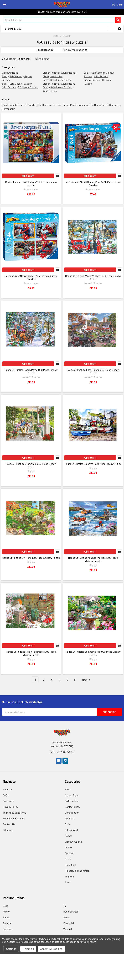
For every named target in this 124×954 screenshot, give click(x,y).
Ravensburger (70, 911)
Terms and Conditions (14, 812)
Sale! (4, 76)
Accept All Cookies (51, 949)
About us (8, 789)
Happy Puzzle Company (75, 104)
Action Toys (71, 795)
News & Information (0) (74, 49)
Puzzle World (9, 104)
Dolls (67, 824)
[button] (119, 29)
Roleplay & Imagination (77, 870)
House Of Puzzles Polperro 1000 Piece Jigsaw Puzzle (93, 463)
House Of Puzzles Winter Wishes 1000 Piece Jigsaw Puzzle (93, 277)
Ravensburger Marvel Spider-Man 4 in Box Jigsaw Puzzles (31, 277)
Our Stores (8, 800)
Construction (72, 812)
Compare (57, 176)
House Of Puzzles (26, 104)
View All (67, 928)
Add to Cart (28, 176)
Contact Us (9, 824)
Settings (11, 949)
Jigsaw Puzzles (10, 72)
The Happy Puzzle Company (104, 104)
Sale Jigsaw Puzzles (20, 83)
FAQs (6, 795)
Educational (71, 829)
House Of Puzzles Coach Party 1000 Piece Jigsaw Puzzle (31, 371)
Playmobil (68, 923)
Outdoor (69, 853)
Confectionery (72, 806)
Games (68, 835)
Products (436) (45, 49)
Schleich (7, 928)
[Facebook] (59, 761)
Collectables (71, 800)
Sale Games (16, 76)
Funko (6, 911)
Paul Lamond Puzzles (49, 104)
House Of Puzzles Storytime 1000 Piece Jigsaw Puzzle (31, 465)
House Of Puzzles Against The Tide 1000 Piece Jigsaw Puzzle (93, 559)
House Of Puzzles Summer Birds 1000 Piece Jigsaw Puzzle (93, 653)
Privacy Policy (10, 806)
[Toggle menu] (4, 4)
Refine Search (41, 58)
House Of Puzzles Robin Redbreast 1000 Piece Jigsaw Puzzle (31, 653)
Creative (69, 818)
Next (85, 679)
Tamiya (7, 923)
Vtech (68, 789)
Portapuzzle (8, 108)
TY (64, 905)
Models (68, 847)
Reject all (28, 949)
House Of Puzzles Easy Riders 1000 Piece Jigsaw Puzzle (93, 371)
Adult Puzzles (9, 87)
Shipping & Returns (13, 818)
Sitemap (7, 829)
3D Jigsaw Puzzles (28, 87)
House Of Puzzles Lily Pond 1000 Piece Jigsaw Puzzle (31, 557)
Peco (66, 917)
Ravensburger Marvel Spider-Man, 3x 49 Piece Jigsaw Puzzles (93, 183)
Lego (5, 905)
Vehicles (69, 876)
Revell (6, 917)
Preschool (70, 864)
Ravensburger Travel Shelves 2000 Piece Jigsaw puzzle (31, 183)
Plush (68, 859)
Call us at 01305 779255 (62, 752)
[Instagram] (65, 761)
